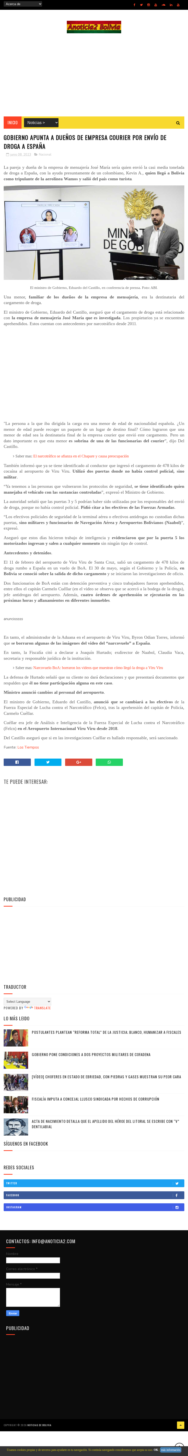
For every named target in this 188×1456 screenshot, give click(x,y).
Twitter (11, 1183)
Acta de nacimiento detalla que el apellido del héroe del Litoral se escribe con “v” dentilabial (105, 1123)
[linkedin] (171, 5)
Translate (42, 1007)
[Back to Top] (180, 1425)
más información (170, 1450)
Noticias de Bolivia (39, 1425)
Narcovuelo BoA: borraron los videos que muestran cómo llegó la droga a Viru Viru (98, 668)
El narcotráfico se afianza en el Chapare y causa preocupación (81, 456)
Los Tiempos (28, 747)
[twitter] (141, 5)
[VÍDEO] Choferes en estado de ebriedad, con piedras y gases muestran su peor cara (106, 1076)
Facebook (12, 1195)
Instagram (14, 1207)
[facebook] (134, 5)
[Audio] (163, 5)
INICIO (13, 122)
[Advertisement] (94, 75)
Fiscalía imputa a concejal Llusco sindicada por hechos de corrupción (95, 1099)
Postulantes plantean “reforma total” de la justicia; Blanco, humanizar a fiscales (106, 1032)
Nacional (45, 154)
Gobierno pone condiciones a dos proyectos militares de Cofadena (91, 1054)
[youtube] (156, 5)
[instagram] (149, 5)
